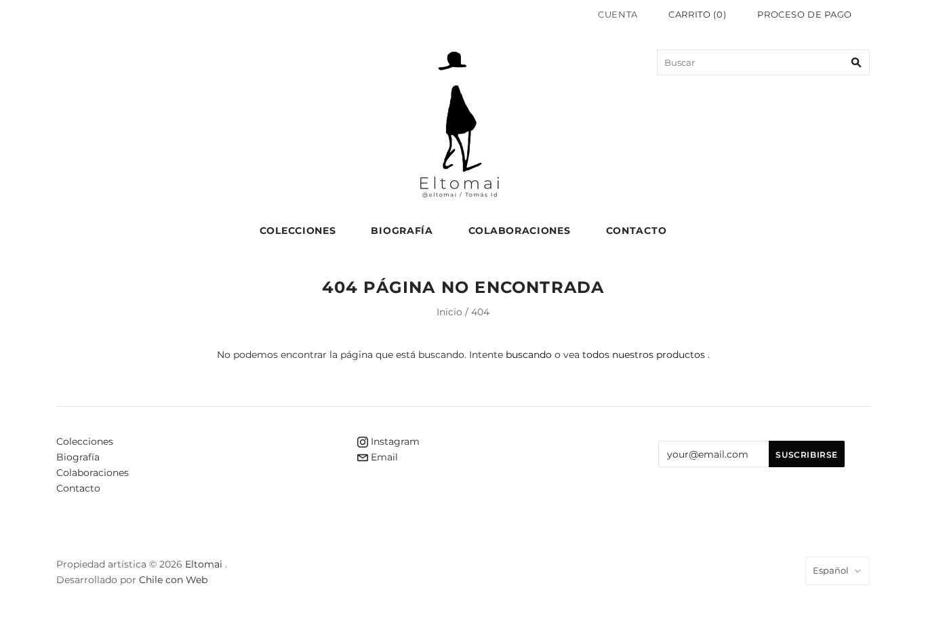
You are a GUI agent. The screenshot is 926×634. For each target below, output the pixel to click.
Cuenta (618, 14)
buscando (529, 355)
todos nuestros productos (643, 355)
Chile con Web (173, 580)
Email (383, 457)
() (697, 14)
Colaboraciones (519, 230)
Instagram (394, 441)
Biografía (401, 230)
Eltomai (203, 564)
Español (831, 570)
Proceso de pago (804, 14)
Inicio (449, 312)
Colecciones (298, 230)
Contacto (636, 230)
